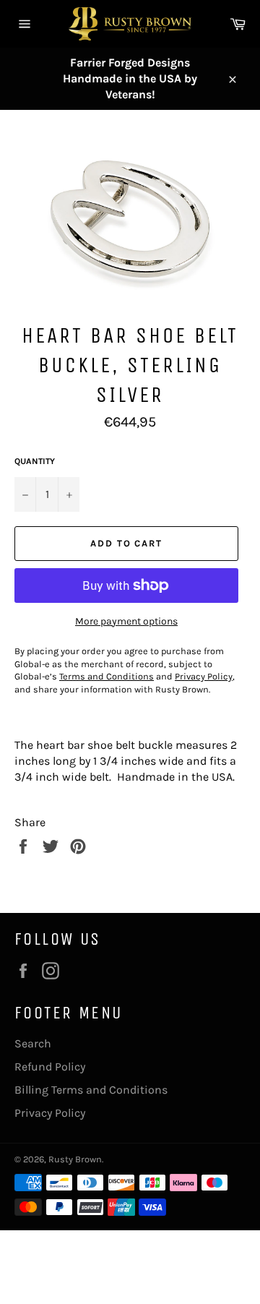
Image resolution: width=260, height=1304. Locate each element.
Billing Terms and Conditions (91, 1090)
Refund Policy (49, 1066)
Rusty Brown (75, 1159)
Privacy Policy (49, 1113)
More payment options (126, 621)
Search (32, 1043)
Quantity (34, 461)
